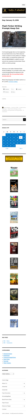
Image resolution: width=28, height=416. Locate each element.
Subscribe (4, 389)
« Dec (6, 148)
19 (20, 140)
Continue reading (12, 81)
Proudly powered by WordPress (16, 413)
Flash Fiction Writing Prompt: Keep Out (12, 27)
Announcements (7, 353)
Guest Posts (6, 359)
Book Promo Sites (6, 399)
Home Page (5, 380)
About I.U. (4, 383)
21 (3, 143)
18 (17, 140)
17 (14, 140)
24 (14, 143)
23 (10, 143)
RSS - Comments (7, 342)
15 (7, 140)
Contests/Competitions (9, 357)
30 (10, 145)
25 (17, 143)
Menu (23, 4)
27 (24, 143)
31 (14, 145)
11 (17, 137)
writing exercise (11, 110)
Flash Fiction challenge (13, 108)
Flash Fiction (5, 402)
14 (3, 140)
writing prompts (18, 110)
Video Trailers (7, 363)
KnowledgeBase (6, 396)
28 (3, 145)
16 (10, 140)
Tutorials (5, 361)
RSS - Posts (6, 341)
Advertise (4, 386)
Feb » (21, 148)
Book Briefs (6, 355)
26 (20, 143)
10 (14, 137)
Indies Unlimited (5, 413)
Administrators (7, 107)
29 (7, 145)
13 (24, 137)
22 (7, 143)
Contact (4, 409)
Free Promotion (6, 393)
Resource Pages (6, 406)
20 (24, 140)
